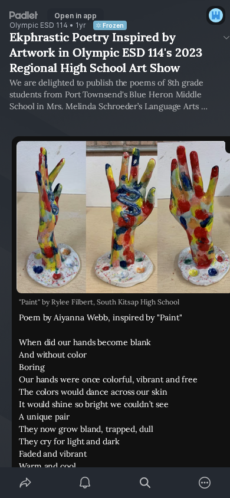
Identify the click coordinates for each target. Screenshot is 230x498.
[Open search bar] (145, 483)
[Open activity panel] (86, 482)
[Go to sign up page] (215, 15)
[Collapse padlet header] (226, 37)
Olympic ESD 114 (38, 25)
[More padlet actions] (205, 482)
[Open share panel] (25, 482)
